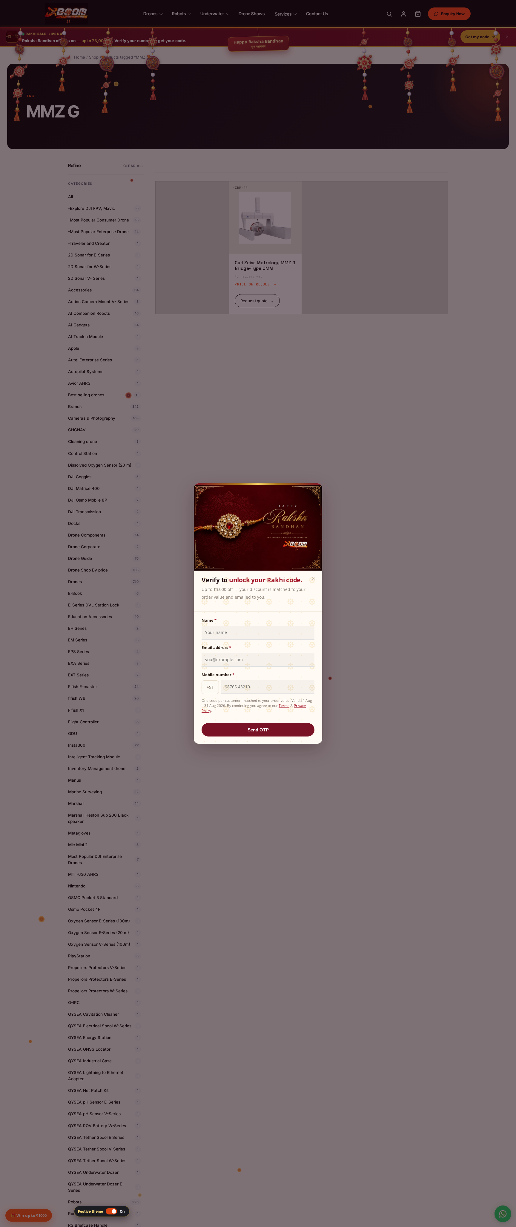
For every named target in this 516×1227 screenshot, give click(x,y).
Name (209, 620)
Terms (284, 705)
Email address (216, 647)
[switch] (102, 1211)
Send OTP (258, 729)
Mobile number (218, 674)
